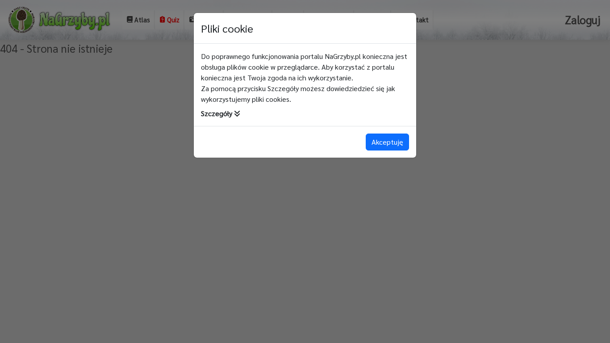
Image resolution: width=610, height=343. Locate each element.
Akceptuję (387, 141)
